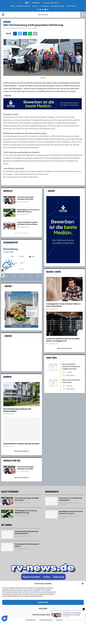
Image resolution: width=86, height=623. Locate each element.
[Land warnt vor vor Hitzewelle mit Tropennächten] (51, 501)
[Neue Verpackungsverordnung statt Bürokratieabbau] (21, 394)
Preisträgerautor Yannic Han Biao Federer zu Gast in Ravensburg (63, 305)
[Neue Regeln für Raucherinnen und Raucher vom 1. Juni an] (51, 514)
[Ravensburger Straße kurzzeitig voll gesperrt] (7, 547)
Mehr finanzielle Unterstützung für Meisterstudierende (26, 532)
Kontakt (12, 6)
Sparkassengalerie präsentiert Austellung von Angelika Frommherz (71, 366)
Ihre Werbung (45, 6)
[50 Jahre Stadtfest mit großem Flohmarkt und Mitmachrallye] (9, 225)
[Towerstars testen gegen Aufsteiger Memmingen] (9, 200)
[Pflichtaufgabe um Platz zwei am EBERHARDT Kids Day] (9, 213)
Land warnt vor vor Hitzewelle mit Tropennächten (70, 499)
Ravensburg (7, 21)
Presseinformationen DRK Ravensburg (15, 28)
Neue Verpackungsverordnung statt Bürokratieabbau (17, 410)
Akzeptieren (43, 602)
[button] (83, 583)
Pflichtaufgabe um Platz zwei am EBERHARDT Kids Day (28, 210)
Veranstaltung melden (57, 6)
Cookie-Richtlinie (31, 620)
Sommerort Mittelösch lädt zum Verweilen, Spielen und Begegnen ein (63, 339)
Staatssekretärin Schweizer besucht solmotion (21, 443)
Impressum (59, 620)
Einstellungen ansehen (43, 615)
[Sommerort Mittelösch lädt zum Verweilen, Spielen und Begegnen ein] (64, 324)
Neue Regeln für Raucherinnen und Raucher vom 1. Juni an (71, 512)
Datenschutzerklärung (45, 620)
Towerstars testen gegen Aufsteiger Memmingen (25, 198)
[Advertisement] (21, 355)
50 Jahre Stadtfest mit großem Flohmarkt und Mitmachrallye (27, 223)
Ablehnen (43, 609)
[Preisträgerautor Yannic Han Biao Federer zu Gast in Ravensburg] (64, 289)
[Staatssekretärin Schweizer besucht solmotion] (21, 429)
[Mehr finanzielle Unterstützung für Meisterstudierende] (7, 534)
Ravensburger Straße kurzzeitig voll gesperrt (27, 545)
